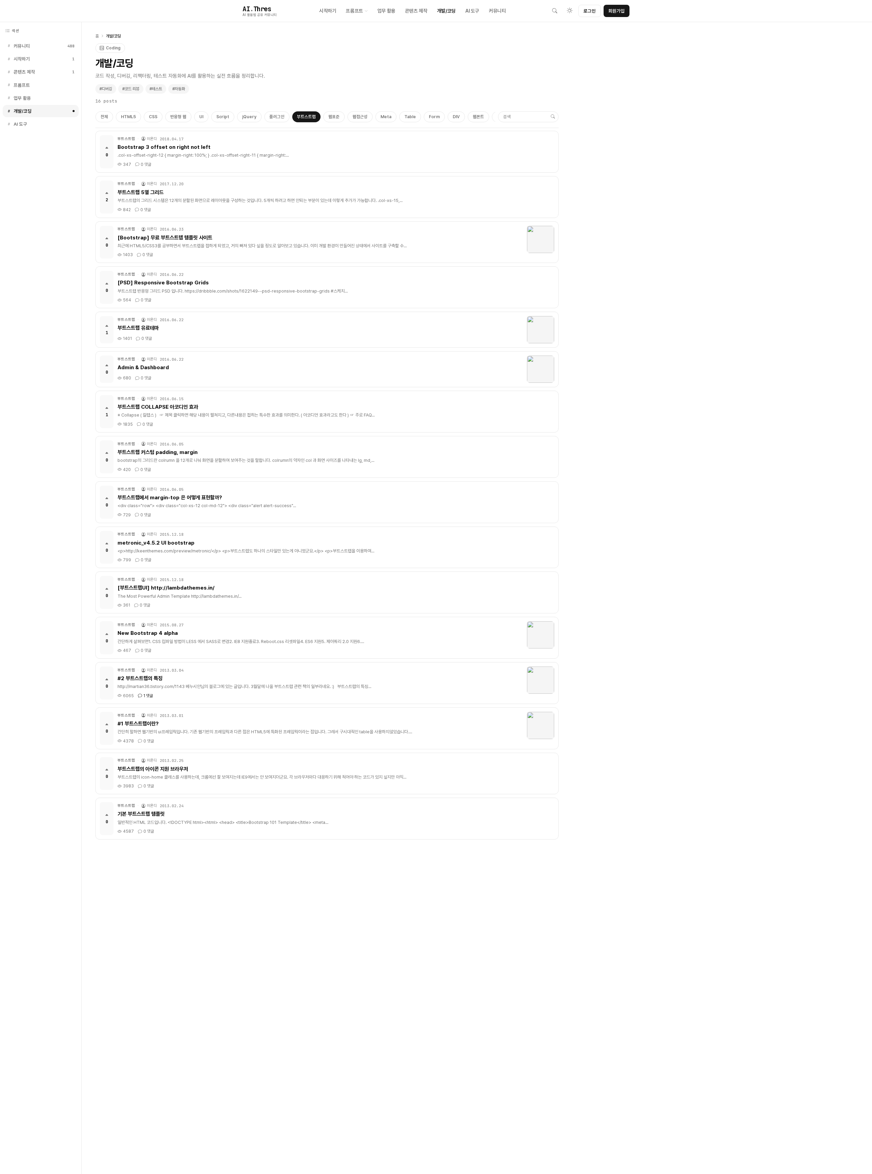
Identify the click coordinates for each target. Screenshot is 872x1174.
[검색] (554, 11)
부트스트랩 (306, 116)
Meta (385, 116)
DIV (456, 116)
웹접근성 (360, 116)
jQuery (249, 116)
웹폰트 (478, 116)
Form (434, 116)
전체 (104, 116)
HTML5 (128, 116)
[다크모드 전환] (569, 11)
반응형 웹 (178, 116)
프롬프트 (354, 11)
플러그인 (276, 116)
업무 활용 (386, 11)
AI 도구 (472, 11)
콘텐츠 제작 (416, 11)
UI (201, 116)
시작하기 (328, 11)
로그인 (589, 11)
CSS (153, 116)
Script (222, 116)
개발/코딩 (446, 11)
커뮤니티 (497, 11)
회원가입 (616, 11)
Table (410, 116)
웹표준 (334, 116)
